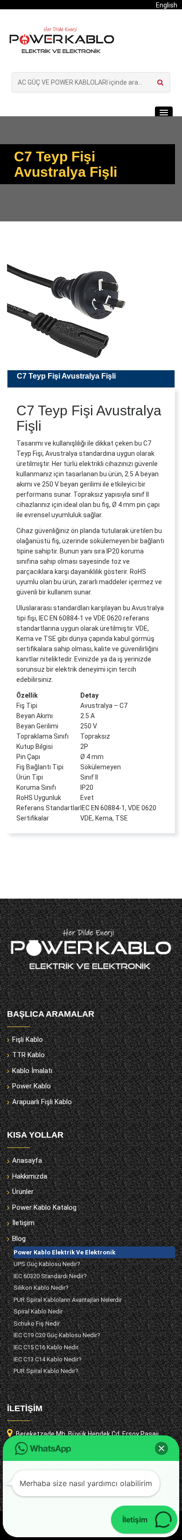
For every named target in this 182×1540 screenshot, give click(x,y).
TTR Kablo (28, 1055)
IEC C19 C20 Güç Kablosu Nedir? (57, 1335)
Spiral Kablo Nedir (38, 1311)
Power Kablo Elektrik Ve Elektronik (64, 1252)
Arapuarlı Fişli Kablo (42, 1102)
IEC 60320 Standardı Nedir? (50, 1276)
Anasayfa (27, 1160)
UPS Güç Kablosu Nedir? (47, 1263)
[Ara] (160, 82)
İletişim (23, 1223)
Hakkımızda (29, 1176)
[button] (164, 113)
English (166, 5)
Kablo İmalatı (32, 1071)
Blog (19, 1238)
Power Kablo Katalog (44, 1207)
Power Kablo (31, 1086)
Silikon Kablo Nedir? (41, 1287)
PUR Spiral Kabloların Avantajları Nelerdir (68, 1299)
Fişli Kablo (27, 1039)
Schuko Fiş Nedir (37, 1323)
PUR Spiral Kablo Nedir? (46, 1370)
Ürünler (23, 1191)
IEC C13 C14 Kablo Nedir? (48, 1359)
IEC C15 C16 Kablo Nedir (46, 1347)
